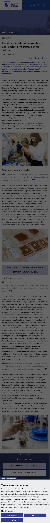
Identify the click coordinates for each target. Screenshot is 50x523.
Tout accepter (12, 515)
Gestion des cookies (8, 479)
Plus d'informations (8, 511)
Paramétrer (35, 515)
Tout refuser (12, 520)
